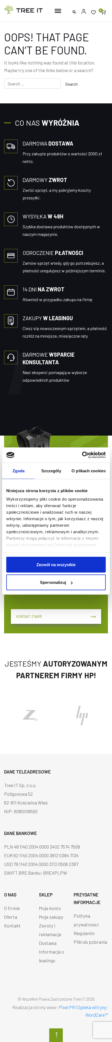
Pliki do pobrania (90, 942)
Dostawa (48, 943)
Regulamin (84, 933)
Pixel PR (67, 1007)
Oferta (10, 917)
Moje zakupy (51, 917)
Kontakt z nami (29, 616)
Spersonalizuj (53, 582)
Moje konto (50, 908)
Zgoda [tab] (19, 470)
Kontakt (12, 925)
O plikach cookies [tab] (88, 470)
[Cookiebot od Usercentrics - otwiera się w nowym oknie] (82, 455)
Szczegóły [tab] (51, 470)
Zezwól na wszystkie (56, 564)
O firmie (12, 908)
